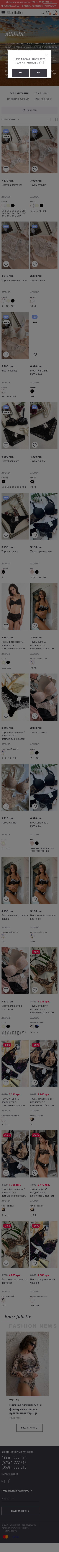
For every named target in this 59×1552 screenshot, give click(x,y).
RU (20, 72)
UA (38, 72)
